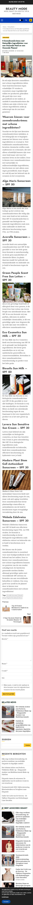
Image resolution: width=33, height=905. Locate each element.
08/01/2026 (20, 880)
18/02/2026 (20, 851)
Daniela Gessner (9, 51)
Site (3, 678)
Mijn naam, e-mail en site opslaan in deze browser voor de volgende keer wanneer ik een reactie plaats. (17, 687)
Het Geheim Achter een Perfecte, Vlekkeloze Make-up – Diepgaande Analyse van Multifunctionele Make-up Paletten (8, 712)
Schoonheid (6, 37)
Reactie (5, 639)
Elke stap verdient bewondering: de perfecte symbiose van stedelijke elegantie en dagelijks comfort (14, 761)
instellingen (5, 897)
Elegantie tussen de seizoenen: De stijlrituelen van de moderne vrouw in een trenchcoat (15, 780)
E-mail (5, 671)
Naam (4, 664)
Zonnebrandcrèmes (17, 598)
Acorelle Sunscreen (12, 595)
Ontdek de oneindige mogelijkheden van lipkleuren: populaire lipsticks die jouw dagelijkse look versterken (8, 726)
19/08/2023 (20, 51)
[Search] (26, 20)
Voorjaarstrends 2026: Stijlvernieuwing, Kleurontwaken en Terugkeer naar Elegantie (16, 789)
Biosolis (20, 595)
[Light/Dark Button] (21, 20)
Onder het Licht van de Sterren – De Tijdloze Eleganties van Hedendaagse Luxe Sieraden (15, 798)
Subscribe (30, 20)
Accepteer (6, 901)
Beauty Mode (16, 9)
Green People (6, 598)
